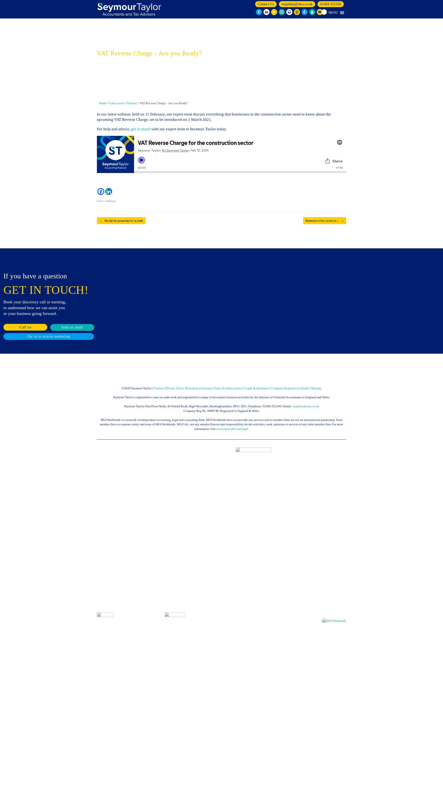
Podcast (111, 201)
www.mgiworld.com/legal (232, 429)
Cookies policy (232, 388)
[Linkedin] (108, 191)
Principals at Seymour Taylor (204, 388)
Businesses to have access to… (325, 220)
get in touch (140, 129)
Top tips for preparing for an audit (121, 220)
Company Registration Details (290, 388)
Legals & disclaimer (256, 388)
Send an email (72, 327)
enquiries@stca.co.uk (297, 4)
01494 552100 (330, 4)
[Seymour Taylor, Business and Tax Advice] (130, 9)
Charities (159, 388)
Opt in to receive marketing (48, 336)
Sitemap (316, 388)
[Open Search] (324, 12)
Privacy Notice (175, 388)
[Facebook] (100, 191)
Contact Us (266, 4)
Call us (25, 327)
